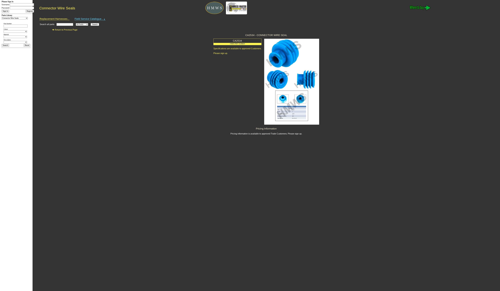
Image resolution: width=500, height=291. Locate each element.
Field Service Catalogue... (89, 18)
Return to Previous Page (66, 30)
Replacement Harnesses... (54, 18)
